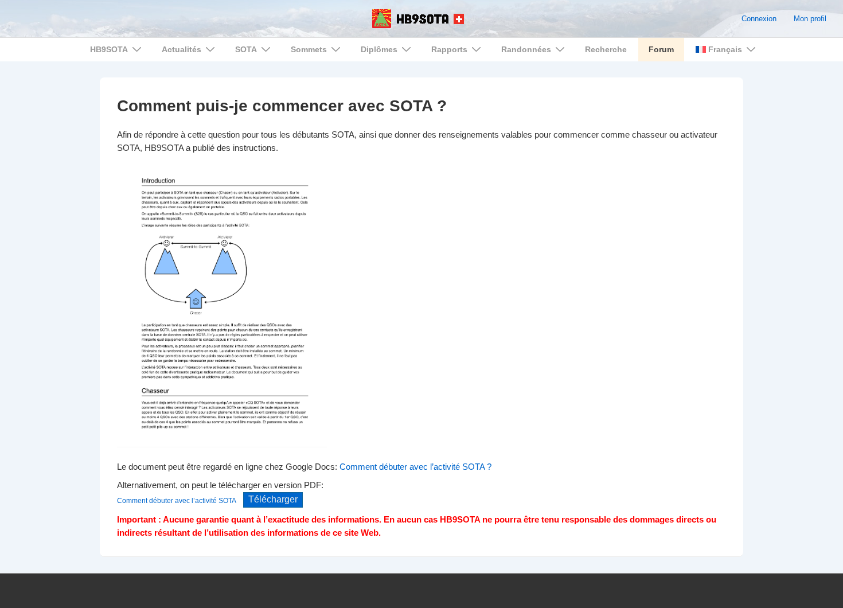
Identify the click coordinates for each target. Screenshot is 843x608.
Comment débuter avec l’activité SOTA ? (415, 466)
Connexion (758, 18)
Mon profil (810, 18)
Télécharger (273, 499)
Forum (661, 49)
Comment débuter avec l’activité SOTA (176, 500)
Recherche (606, 49)
